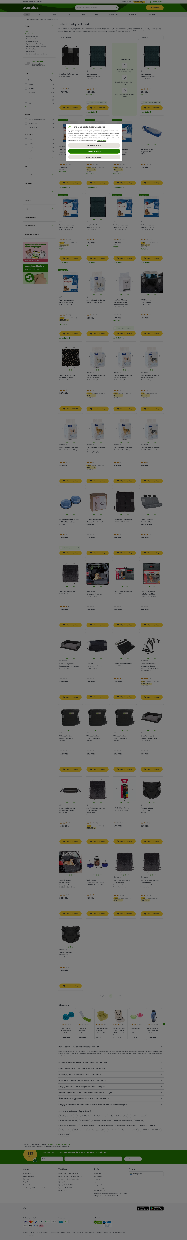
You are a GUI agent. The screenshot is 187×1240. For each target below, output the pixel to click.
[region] (94, 142)
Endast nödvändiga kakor (94, 157)
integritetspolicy (101, 140)
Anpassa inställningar (94, 145)
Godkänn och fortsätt (94, 151)
